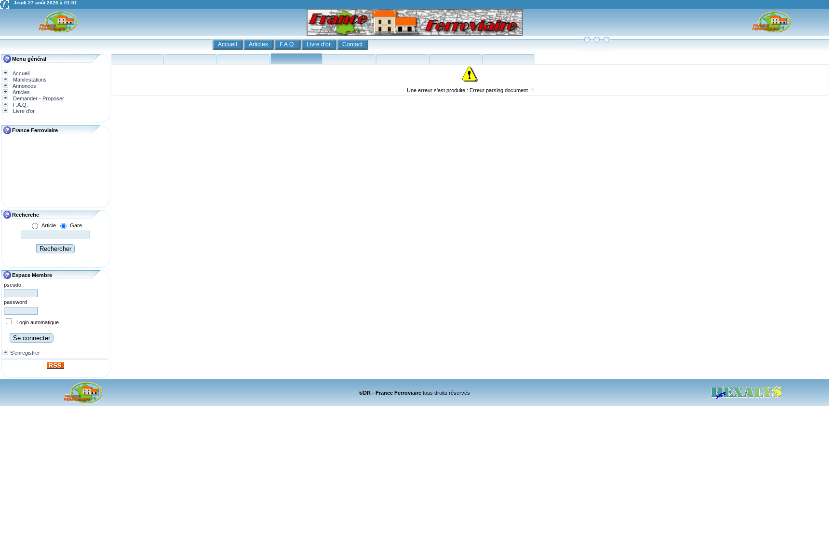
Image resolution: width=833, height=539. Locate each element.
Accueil (228, 44)
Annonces (24, 86)
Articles (259, 44)
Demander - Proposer (38, 98)
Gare (76, 225)
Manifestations (29, 80)
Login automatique (37, 322)
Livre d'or (319, 44)
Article (48, 225)
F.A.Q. (288, 44)
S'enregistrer (25, 353)
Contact (353, 44)
